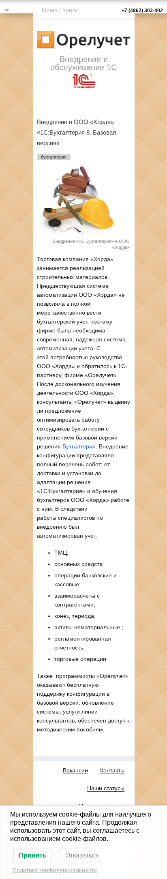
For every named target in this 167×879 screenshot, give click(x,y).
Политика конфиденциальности (55, 870)
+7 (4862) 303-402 (142, 10)
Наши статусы (105, 788)
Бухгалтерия (79, 446)
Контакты (112, 770)
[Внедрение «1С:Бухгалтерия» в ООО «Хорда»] (84, 195)
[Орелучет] (84, 38)
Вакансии (75, 770)
